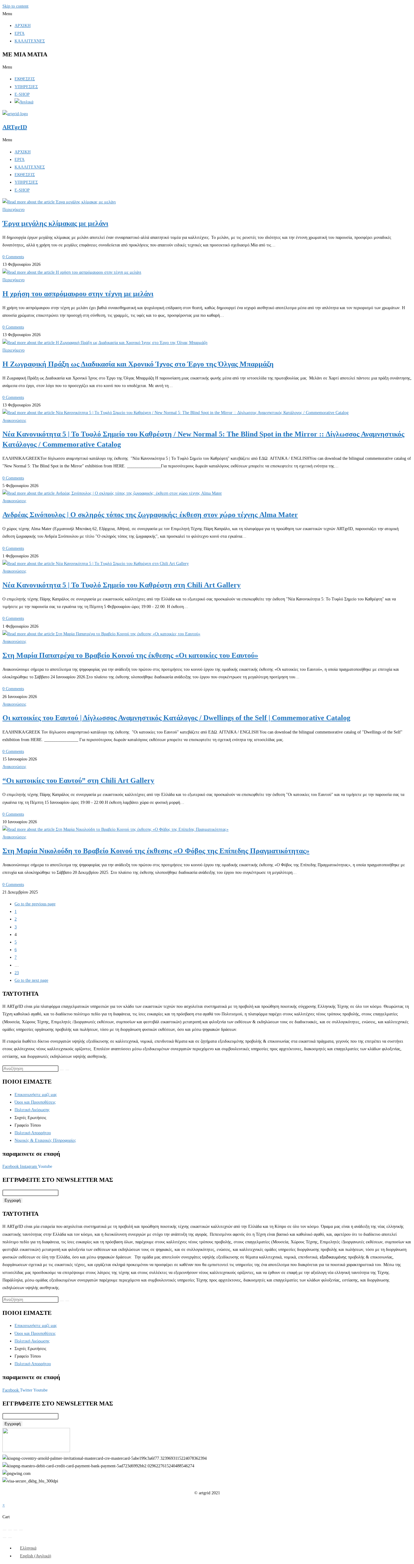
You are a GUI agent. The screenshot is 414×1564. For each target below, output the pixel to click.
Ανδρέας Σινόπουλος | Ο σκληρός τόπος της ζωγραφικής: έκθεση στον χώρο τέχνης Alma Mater (150, 515)
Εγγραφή (13, 1200)
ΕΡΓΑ (20, 33)
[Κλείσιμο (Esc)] (21, 1530)
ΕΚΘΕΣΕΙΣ (25, 79)
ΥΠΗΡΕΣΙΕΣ (26, 87)
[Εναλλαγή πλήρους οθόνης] (10, 1530)
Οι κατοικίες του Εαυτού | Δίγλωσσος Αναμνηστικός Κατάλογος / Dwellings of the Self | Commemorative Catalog (176, 718)
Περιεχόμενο (13, 209)
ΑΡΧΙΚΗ (23, 25)
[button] (207, 14)
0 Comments (13, 257)
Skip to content (15, 6)
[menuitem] (25, 1548)
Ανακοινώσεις (14, 420)
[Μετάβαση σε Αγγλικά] (24, 102)
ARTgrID (14, 127)
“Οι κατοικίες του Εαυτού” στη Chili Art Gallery (78, 780)
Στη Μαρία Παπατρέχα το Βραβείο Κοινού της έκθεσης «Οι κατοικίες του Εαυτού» (130, 655)
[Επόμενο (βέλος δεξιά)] (10, 1537)
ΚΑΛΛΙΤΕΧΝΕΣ (30, 41)
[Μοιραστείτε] (15, 1530)
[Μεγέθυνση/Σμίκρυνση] (4, 1530)
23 (17, 973)
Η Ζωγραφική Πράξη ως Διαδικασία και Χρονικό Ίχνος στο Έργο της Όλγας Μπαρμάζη (138, 364)
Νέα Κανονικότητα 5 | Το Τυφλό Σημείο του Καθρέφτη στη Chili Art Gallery (121, 585)
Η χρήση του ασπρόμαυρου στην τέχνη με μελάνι (77, 294)
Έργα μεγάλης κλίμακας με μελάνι (55, 223)
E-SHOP (22, 94)
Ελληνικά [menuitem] (28, 1548)
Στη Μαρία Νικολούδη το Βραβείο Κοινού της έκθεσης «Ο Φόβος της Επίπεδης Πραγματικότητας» (155, 851)
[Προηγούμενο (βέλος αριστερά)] (4, 1537)
